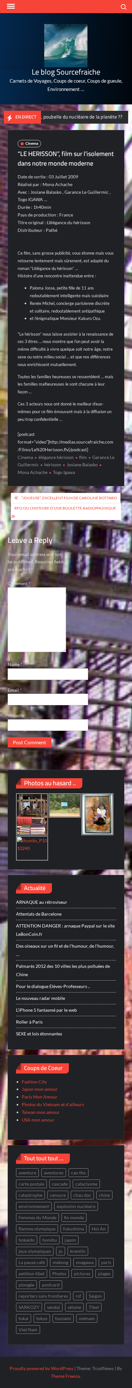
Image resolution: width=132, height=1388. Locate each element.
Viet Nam (28, 1329)
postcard (51, 1284)
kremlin (78, 1251)
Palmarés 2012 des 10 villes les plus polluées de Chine (63, 970)
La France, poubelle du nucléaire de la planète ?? (57, 116)
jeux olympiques (35, 1251)
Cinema (31, 143)
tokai (24, 1318)
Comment (19, 583)
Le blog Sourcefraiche (66, 72)
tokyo (41, 1318)
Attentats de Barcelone (39, 914)
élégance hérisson (56, 457)
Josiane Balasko (82, 464)
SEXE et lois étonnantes (39, 1033)
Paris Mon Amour (39, 1096)
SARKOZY (29, 1307)
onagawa (85, 1262)
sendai (53, 1307)
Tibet (94, 1307)
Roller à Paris (29, 1022)
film (83, 457)
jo (60, 1251)
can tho (78, 1172)
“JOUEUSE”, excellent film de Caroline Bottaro (69, 497)
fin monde (74, 1217)
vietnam (87, 1318)
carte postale (31, 1184)
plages (104, 1273)
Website (16, 715)
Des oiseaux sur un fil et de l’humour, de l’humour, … (65, 950)
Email (15, 690)
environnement (34, 1206)
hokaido (27, 1240)
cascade (60, 1184)
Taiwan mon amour (41, 1112)
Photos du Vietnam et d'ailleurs (53, 1104)
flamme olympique (37, 1228)
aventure (27, 1172)
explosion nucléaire (76, 1206)
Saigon (95, 1296)
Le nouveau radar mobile (40, 998)
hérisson (52, 464)
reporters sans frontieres (43, 1296)
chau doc (82, 1195)
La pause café (32, 1262)
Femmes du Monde (37, 1217)
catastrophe (30, 1195)
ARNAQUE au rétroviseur (41, 902)
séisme (74, 1307)
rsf (78, 1296)
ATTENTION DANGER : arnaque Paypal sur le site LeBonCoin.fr (65, 930)
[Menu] (10, 6)
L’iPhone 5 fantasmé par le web (46, 1010)
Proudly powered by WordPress (41, 1368)
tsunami (63, 1318)
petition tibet (32, 1273)
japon (70, 1240)
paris (106, 1262)
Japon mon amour (40, 1089)
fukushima (73, 1228)
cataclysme (86, 1184)
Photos (59, 1273)
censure (58, 1195)
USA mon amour (38, 1120)
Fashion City (34, 1081)
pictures (82, 1273)
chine (104, 1195)
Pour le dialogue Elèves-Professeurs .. (53, 986)
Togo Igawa (64, 472)
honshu (49, 1240)
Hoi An (99, 1228)
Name (15, 664)
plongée (26, 1284)
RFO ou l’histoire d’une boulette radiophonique (65, 508)
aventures (53, 1172)
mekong (60, 1262)
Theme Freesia (65, 1376)
